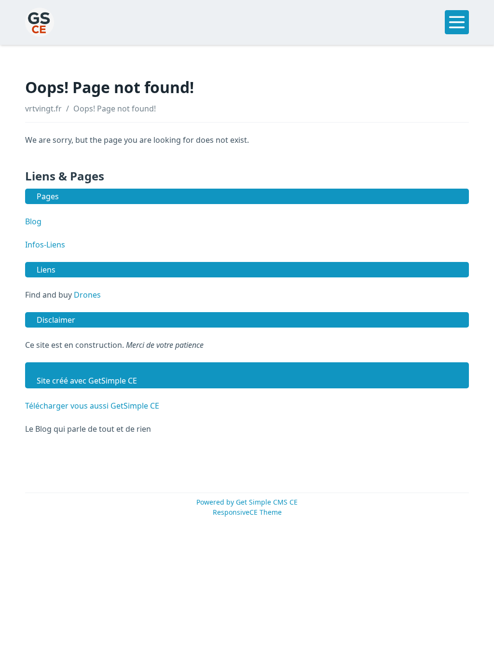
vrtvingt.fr (43, 108)
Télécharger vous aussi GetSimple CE (92, 405)
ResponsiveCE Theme (247, 512)
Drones (87, 294)
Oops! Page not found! (114, 108)
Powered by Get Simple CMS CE (247, 502)
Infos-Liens (45, 244)
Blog (33, 221)
